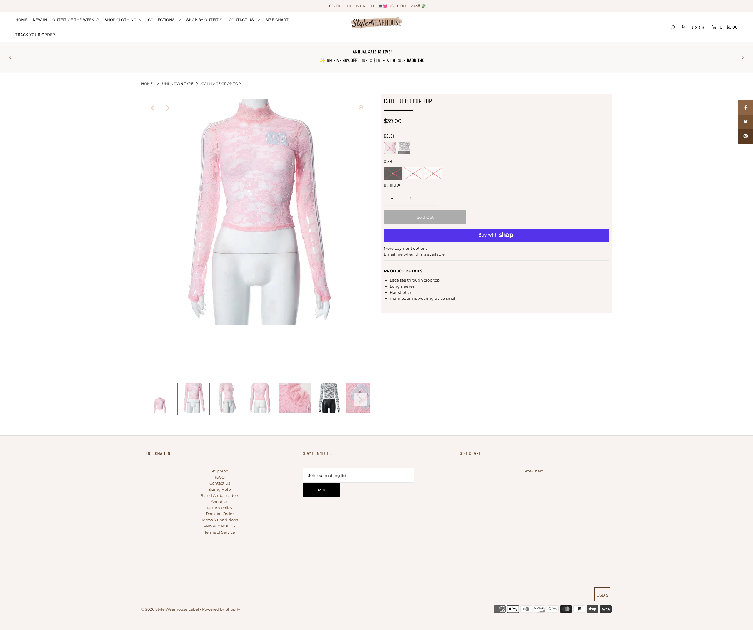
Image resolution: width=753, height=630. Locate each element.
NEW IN (40, 19)
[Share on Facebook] (745, 107)
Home (147, 83)
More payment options (405, 248)
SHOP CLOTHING (121, 19)
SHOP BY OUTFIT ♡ (205, 19)
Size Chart (533, 471)
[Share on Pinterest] (745, 136)
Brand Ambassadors (219, 495)
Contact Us (219, 483)
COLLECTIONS (162, 19)
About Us (219, 501)
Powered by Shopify (221, 609)
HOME (21, 19)
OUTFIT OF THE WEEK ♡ (75, 19)
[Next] (167, 108)
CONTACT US (242, 19)
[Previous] (152, 108)
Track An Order (220, 513)
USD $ (698, 27)
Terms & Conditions (219, 519)
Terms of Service (219, 532)
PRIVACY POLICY (220, 526)
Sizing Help (220, 489)
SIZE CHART (277, 19)
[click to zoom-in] (360, 108)
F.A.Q (220, 477)
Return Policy (219, 507)
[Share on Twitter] (745, 122)
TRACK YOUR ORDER (35, 34)
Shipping (220, 471)
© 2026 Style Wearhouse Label (170, 609)
